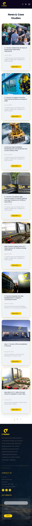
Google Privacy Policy (23, 465)
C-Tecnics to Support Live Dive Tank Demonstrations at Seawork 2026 (15, 99)
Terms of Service (5, 468)
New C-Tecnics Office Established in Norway (15, 345)
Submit (8, 516)
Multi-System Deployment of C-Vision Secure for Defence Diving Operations (15, 248)
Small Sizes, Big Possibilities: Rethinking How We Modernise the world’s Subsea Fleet (15, 148)
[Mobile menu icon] (29, 4)
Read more (15, 66)
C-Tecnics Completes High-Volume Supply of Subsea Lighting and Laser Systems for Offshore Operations (15, 199)
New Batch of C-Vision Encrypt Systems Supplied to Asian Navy (15, 393)
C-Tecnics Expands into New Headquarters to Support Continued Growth (13, 297)
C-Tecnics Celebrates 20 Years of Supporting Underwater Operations (15, 49)
